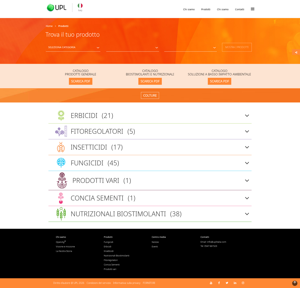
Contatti (239, 9)
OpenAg (61, 242)
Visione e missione (65, 246)
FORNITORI (149, 283)
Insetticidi (109, 251)
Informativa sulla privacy (126, 283)
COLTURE (150, 95)
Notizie (155, 242)
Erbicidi (107, 246)
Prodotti (205, 9)
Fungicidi (108, 242)
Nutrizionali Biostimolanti (116, 255)
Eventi (155, 246)
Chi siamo (189, 9)
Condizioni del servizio (99, 283)
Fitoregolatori (111, 260)
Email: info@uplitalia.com (213, 241)
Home (49, 26)
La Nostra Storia (64, 251)
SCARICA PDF (80, 81)
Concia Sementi (112, 264)
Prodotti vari (110, 269)
